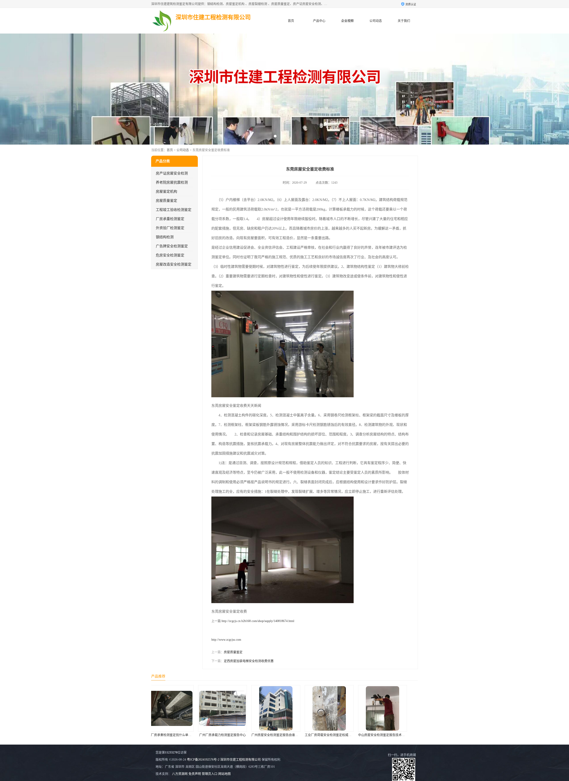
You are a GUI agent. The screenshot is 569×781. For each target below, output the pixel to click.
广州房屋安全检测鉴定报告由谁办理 (196, 735)
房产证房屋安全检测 (172, 173)
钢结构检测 (165, 237)
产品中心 (319, 20)
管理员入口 (209, 773)
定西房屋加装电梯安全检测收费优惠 (249, 661)
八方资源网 (180, 773)
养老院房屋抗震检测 (172, 182)
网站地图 (224, 773)
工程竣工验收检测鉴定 (173, 210)
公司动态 (375, 20)
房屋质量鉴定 (166, 201)
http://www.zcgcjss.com (226, 639)
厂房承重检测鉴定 (170, 219)
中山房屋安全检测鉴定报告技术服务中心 (306, 735)
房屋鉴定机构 (166, 191)
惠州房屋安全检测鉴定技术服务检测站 (357, 735)
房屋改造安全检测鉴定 (173, 264)
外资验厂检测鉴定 (170, 228)
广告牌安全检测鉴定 (172, 246)
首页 (291, 20)
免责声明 (194, 773)
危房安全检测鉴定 (170, 255)
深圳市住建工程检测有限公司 (240, 759)
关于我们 (404, 20)
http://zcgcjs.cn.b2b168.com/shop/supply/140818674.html (258, 621)
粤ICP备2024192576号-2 (203, 759)
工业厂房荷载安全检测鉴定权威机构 (249, 735)
